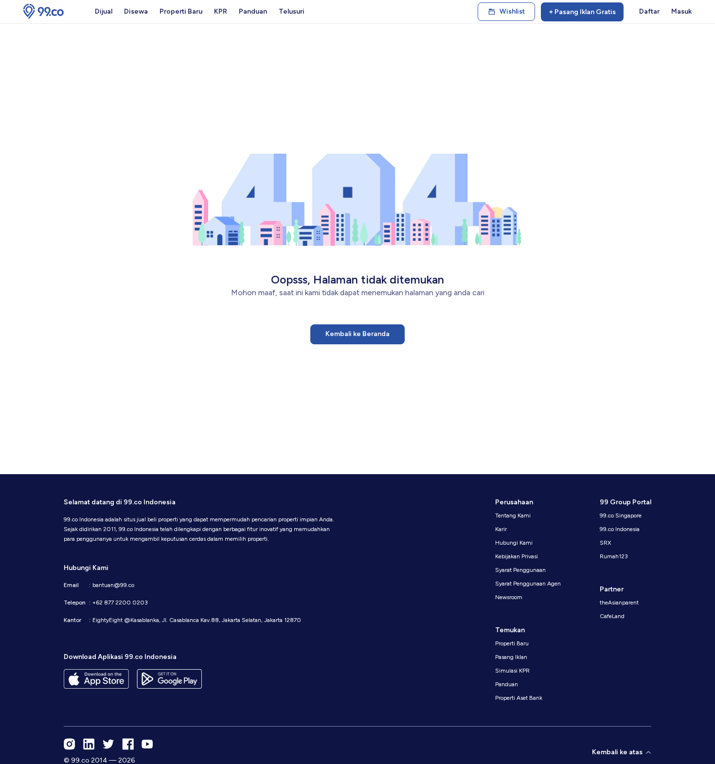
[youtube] (147, 744)
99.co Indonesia (620, 529)
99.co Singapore (621, 515)
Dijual (103, 11)
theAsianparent (619, 602)
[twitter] (108, 744)
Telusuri (291, 11)
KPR (220, 11)
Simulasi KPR (512, 670)
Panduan (253, 11)
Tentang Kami (513, 515)
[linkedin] (89, 744)
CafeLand (612, 616)
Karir (501, 529)
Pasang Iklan (511, 657)
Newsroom (508, 597)
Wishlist (512, 11)
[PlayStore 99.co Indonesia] (169, 679)
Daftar (649, 11)
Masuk (681, 11)
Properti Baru (181, 11)
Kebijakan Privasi (516, 556)
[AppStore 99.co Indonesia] (96, 679)
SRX (605, 542)
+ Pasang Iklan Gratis (582, 12)
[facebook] (128, 744)
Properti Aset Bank (518, 697)
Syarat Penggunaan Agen (528, 583)
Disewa (136, 11)
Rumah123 (614, 556)
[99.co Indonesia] (43, 11)
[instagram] (69, 744)
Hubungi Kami (514, 542)
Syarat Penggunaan (520, 570)
